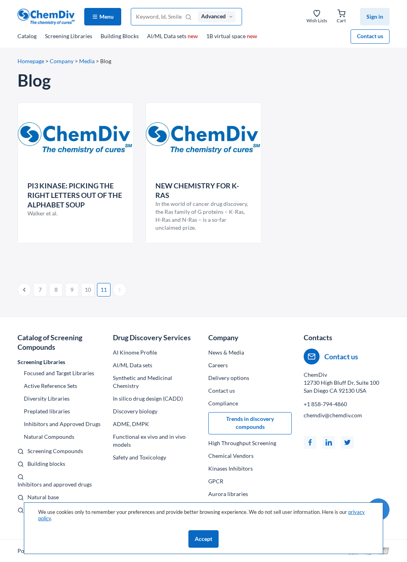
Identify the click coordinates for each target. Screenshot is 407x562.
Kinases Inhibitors (230, 468)
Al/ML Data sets (172, 36)
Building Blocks (120, 36)
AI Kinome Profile (135, 352)
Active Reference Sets (50, 385)
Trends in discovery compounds (250, 422)
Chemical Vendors (231, 455)
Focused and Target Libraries (59, 373)
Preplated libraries (47, 411)
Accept (203, 538)
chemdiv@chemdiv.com (333, 415)
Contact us (370, 36)
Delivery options (228, 377)
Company (62, 61)
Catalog (27, 36)
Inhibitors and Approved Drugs (62, 424)
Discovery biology (135, 411)
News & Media (226, 352)
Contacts (318, 337)
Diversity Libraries (47, 398)
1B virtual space (231, 36)
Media (87, 61)
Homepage (30, 61)
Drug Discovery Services (152, 337)
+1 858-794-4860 (325, 404)
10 (88, 289)
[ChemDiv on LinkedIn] (328, 442)
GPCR (215, 481)
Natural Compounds (49, 436)
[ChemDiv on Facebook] (310, 442)
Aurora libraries (228, 493)
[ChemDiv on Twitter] (347, 442)
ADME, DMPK (131, 424)
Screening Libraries (68, 36)
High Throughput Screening (242, 443)
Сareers (218, 365)
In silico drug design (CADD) (148, 398)
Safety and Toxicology (139, 457)
